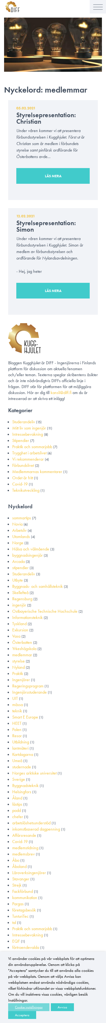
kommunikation (24, 897)
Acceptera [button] (22, 1015)
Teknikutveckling (25, 490)
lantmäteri (20, 748)
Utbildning (20, 742)
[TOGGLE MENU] (98, 7)
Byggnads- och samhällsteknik (37, 586)
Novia (17, 524)
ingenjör (19, 605)
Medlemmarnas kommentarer (37, 471)
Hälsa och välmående (30, 549)
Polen (16, 729)
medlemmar (22, 655)
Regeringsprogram (27, 686)
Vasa (16, 636)
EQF (16, 941)
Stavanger (20, 879)
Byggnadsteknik (25, 785)
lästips (17, 804)
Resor (17, 736)
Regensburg (22, 599)
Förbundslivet (23, 465)
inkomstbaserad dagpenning (36, 829)
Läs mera (53, 175)
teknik (17, 711)
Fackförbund (22, 891)
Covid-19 (20, 484)
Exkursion (20, 630)
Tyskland (19, 624)
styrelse (18, 661)
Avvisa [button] (62, 1007)
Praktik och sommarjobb (32, 447)
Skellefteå (20, 592)
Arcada (18, 561)
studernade (21, 767)
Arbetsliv (19, 530)
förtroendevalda (25, 947)
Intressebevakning (27, 434)
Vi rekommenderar (28, 459)
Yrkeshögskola (24, 648)
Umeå (17, 760)
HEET (16, 723)
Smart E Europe (25, 717)
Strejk (16, 885)
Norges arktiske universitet (34, 773)
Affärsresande (24, 835)
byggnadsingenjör (27, 555)
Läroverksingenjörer (29, 873)
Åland (17, 798)
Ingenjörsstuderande (29, 692)
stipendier (20, 567)
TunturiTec (20, 916)
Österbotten (22, 642)
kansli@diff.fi (61, 392)
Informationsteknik (27, 617)
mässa (17, 704)
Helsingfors (21, 792)
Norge (17, 543)
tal (14, 922)
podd (16, 810)
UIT (15, 698)
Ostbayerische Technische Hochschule (44, 611)
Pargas (18, 904)
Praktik (17, 673)
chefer (17, 816)
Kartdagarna (22, 754)
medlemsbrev (23, 854)
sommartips (21, 518)
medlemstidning (25, 848)
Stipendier (20, 440)
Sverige (18, 779)
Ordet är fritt (22, 478)
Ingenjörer (21, 680)
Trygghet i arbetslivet (29, 453)
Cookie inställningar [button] (29, 1007)
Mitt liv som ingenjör (29, 428)
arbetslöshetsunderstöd (31, 823)
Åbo (15, 860)
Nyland (18, 667)
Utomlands (21, 536)
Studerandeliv (23, 422)
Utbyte (17, 580)
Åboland (19, 866)
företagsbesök (24, 910)
